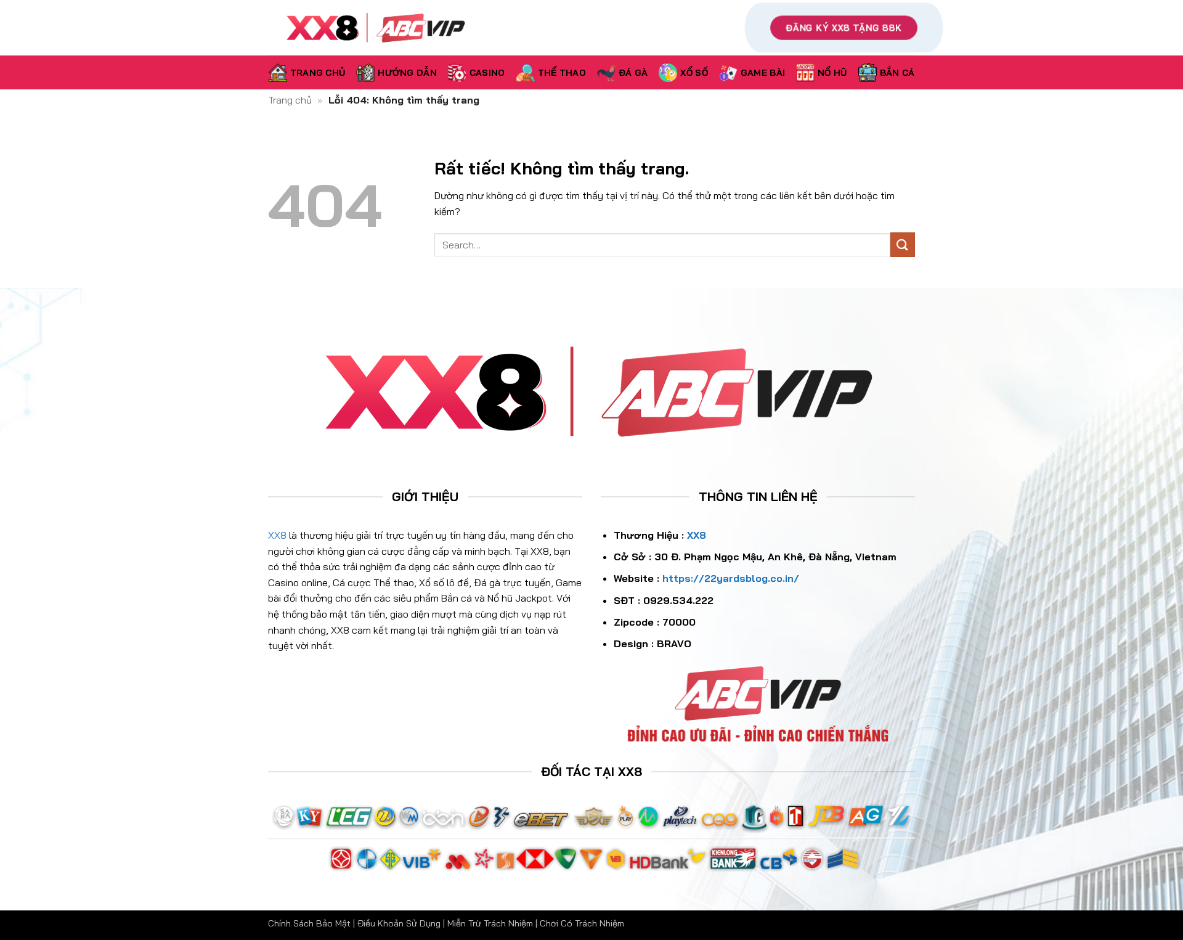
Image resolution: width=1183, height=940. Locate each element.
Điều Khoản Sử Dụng (399, 923)
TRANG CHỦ (318, 72)
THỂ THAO (562, 72)
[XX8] (398, 27)
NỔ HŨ (832, 72)
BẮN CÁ (897, 72)
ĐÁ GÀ (633, 72)
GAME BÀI (763, 72)
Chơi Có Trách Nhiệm (582, 923)
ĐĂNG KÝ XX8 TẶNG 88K (844, 27)
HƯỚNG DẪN (407, 72)
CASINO (487, 72)
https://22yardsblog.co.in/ (730, 578)
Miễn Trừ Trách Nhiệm (490, 923)
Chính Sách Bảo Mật (309, 923)
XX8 (277, 535)
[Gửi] (902, 244)
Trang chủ (290, 100)
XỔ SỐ (693, 72)
